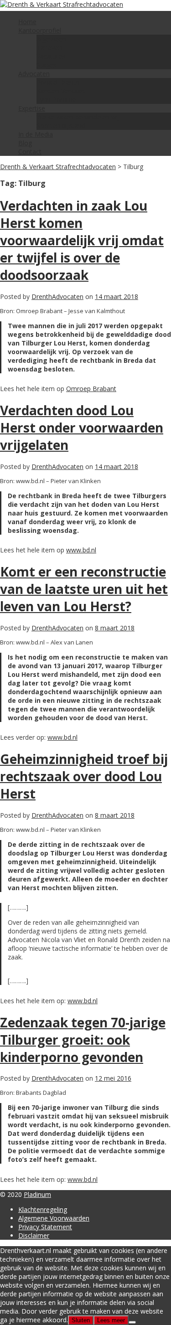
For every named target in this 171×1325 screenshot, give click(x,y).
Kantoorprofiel (39, 30)
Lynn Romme (56, 99)
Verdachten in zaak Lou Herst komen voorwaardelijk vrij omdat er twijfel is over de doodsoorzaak (82, 240)
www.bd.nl (81, 550)
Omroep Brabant (91, 388)
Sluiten (81, 1320)
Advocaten (34, 73)
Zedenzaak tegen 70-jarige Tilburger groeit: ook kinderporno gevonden (83, 1040)
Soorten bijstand (60, 125)
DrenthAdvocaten (57, 296)
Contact (29, 151)
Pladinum (37, 1194)
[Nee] (132, 1322)
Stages (46, 65)
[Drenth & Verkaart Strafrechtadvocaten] (61, 4)
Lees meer (111, 1320)
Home (27, 21)
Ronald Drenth (57, 82)
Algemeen (51, 39)
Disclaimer (33, 1235)
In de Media (35, 134)
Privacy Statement (45, 1226)
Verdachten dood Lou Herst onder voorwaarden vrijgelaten (81, 428)
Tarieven (49, 47)
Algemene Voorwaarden (53, 1218)
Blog (25, 143)
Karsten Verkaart (61, 91)
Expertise (31, 108)
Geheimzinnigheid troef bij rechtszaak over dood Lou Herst (84, 776)
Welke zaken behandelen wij (77, 117)
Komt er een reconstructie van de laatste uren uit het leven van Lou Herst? (84, 589)
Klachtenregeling (42, 1209)
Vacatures (51, 56)
